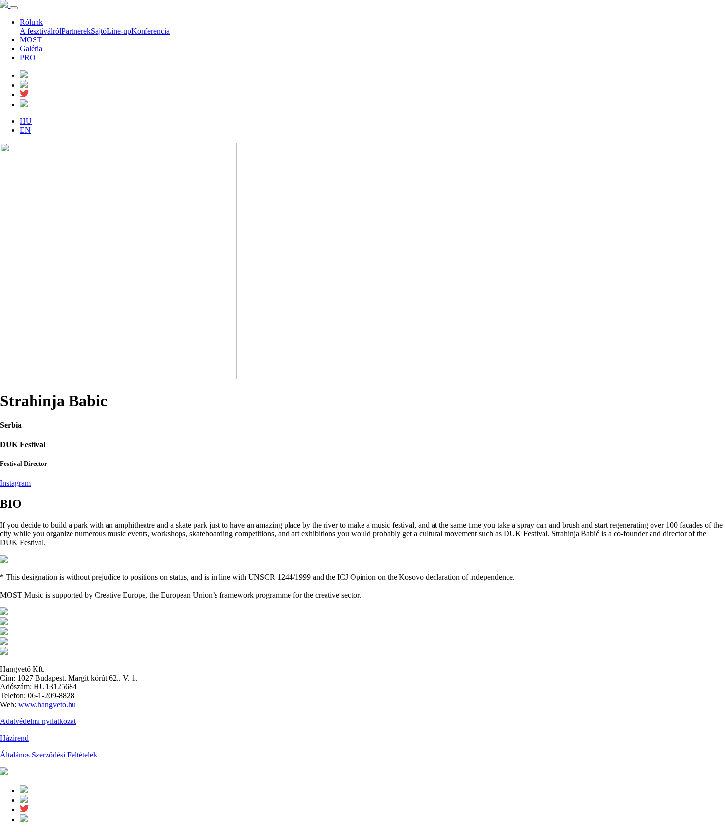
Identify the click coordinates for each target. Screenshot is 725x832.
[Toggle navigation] (14, 7)
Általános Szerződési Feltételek (48, 755)
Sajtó (99, 31)
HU (26, 121)
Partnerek (76, 31)
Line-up (119, 31)
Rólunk (31, 22)
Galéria (31, 48)
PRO (28, 57)
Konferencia (150, 31)
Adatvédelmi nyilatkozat (38, 721)
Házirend (14, 738)
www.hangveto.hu (47, 704)
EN (25, 130)
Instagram (15, 483)
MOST (31, 40)
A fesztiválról (40, 31)
